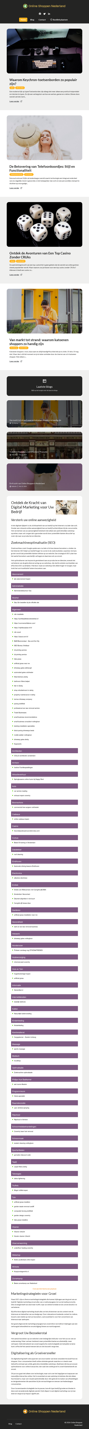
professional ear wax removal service (27, 708)
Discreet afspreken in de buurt (24, 898)
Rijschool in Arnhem (21, 1119)
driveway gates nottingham (23, 938)
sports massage (19, 1049)
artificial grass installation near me (25, 915)
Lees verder (14, 101)
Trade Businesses (20, 712)
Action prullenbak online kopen (24, 1260)
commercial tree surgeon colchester (26, 807)
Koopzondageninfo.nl (21, 1271)
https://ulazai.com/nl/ (21, 636)
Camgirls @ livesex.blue (22, 903)
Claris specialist (19, 1096)
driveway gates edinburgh (23, 668)
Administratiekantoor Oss (22, 591)
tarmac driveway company (23, 699)
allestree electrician (20, 878)
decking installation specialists (24, 726)
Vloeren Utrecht (19, 1232)
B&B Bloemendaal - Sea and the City (26, 641)
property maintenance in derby (24, 695)
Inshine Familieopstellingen (23, 767)
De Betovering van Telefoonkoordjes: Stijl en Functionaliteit (42, 168)
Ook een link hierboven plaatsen (44, 1289)
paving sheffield (19, 704)
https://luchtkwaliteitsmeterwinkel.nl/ (26, 619)
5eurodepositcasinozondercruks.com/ (27, 831)
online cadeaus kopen (21, 819)
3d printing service (20, 650)
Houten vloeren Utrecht (22, 1236)
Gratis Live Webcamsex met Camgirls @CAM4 (30, 890)
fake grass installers (21, 1220)
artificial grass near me (22, 663)
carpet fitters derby (20, 1167)
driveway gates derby (21, 739)
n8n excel (17, 632)
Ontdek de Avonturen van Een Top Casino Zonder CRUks (40, 255)
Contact (42, 20)
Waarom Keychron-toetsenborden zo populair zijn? (43, 82)
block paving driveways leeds (24, 730)
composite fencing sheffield (23, 1211)
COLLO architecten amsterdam (24, 756)
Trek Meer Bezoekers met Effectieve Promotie (28, 452)
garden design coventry (22, 1215)
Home (23, 20)
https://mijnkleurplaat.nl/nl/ (23, 627)
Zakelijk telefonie (20, 1002)
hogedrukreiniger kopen (22, 974)
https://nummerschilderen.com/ (24, 623)
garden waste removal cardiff (24, 1206)
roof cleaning (18, 854)
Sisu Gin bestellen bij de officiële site (26, 602)
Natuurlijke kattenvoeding (22, 1013)
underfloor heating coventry (23, 1248)
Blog (32, 20)
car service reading (20, 791)
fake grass (17, 659)
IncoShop (17, 1061)
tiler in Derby (18, 686)
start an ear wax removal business (26, 927)
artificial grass (19, 978)
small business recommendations (25, 717)
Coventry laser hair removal (23, 1131)
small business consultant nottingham (27, 721)
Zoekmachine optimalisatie (23, 1072)
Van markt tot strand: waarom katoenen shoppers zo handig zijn (39, 342)
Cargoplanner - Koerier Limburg (25, 1037)
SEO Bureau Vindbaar (21, 645)
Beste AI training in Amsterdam (24, 842)
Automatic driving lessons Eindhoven (26, 866)
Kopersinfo (17, 744)
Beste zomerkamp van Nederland (25, 1283)
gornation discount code (22, 1155)
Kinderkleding (18, 1025)
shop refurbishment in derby (23, 690)
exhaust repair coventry (22, 795)
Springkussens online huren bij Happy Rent (29, 779)
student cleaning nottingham (24, 1143)
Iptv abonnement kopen (22, 579)
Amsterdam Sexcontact (22, 894)
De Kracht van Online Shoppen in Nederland (27, 483)
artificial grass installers (22, 1202)
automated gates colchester (23, 672)
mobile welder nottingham (23, 735)
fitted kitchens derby (21, 677)
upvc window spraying (21, 1108)
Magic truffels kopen (21, 1190)
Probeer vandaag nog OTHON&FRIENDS (28, 950)
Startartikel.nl (18, 990)
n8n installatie (19, 614)
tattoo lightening (19, 1178)
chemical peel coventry (22, 962)
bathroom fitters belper (22, 681)
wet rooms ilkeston (20, 1084)
